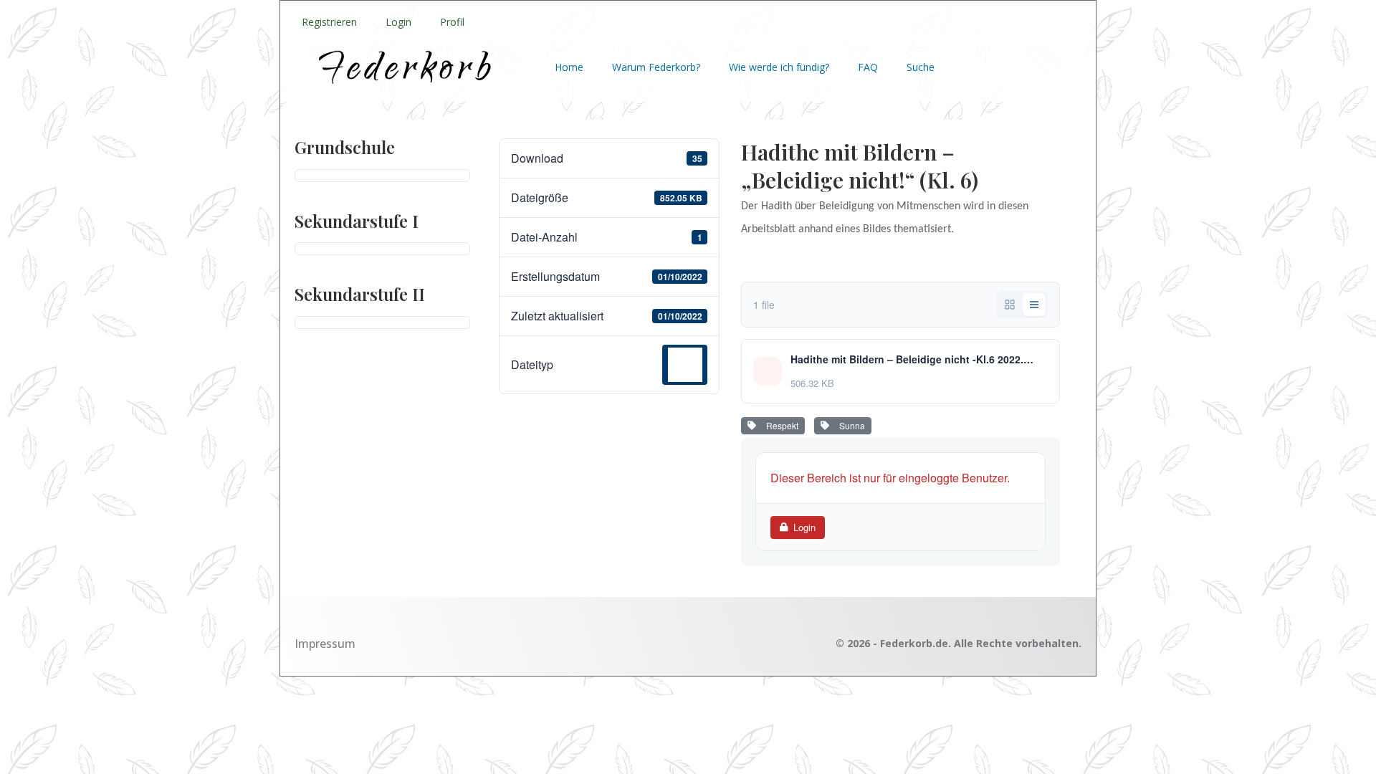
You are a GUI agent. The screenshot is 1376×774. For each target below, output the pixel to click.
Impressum (325, 643)
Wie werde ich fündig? (779, 67)
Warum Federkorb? (656, 67)
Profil (452, 22)
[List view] (1034, 304)
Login (398, 22)
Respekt (780, 425)
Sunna (850, 425)
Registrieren (329, 22)
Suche (921, 67)
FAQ (868, 67)
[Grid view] (1009, 304)
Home (569, 67)
